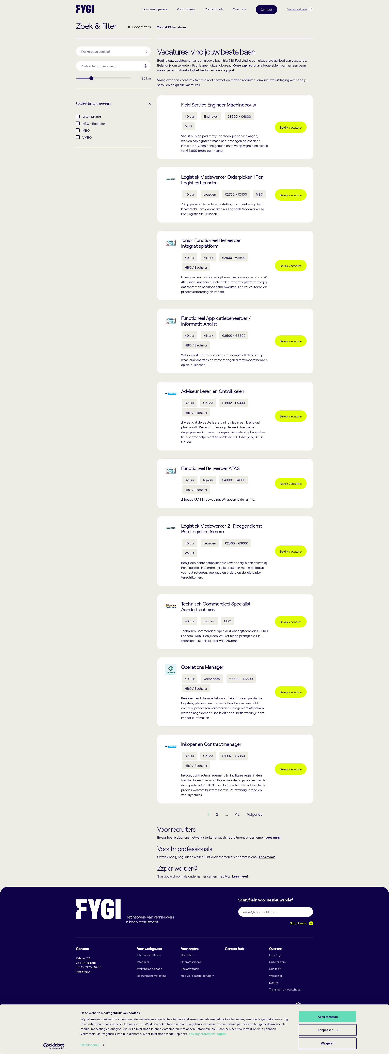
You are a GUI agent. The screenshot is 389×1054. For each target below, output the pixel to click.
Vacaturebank (297, 9)
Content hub (214, 9)
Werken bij (275, 976)
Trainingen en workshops (284, 989)
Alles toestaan (328, 1016)
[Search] (145, 51)
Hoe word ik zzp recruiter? (197, 976)
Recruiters (187, 955)
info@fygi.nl (83, 971)
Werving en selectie (149, 969)
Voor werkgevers (154, 9)
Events (273, 982)
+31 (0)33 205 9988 (88, 967)
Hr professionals (191, 962)
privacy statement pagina (208, 1034)
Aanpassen (325, 1030)
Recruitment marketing (151, 976)
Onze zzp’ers (277, 962)
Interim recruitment (149, 955)
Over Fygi (275, 955)
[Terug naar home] (85, 9)
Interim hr (143, 962)
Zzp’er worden (190, 969)
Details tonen (90, 1045)
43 (237, 814)
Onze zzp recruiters (247, 65)
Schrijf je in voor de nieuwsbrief (265, 899)
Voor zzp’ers (186, 9)
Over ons (239, 9)
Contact (266, 9)
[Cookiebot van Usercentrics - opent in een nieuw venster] (54, 1046)
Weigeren (327, 1043)
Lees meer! (273, 837)
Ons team (275, 969)
